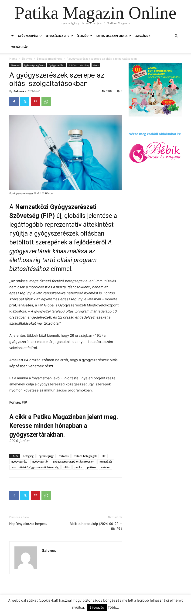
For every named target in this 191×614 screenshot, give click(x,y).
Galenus (19, 91)
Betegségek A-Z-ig (57, 36)
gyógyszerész (19, 461)
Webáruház (19, 47)
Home (13, 59)
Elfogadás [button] (97, 607)
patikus (91, 467)
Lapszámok (142, 36)
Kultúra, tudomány (78, 65)
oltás (66, 467)
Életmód (83, 36)
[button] (176, 36)
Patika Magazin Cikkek (111, 36)
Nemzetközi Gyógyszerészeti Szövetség (34, 467)
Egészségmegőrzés (49, 59)
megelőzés (105, 461)
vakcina (105, 467)
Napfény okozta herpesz (28, 524)
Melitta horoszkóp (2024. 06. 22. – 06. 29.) (96, 526)
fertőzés (63, 456)
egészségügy (46, 456)
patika (78, 467)
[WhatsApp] (46, 101)
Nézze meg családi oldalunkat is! (155, 134)
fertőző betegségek (85, 456)
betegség (28, 456)
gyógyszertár (40, 461)
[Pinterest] (35, 101)
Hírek (96, 65)
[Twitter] (24, 101)
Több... (113, 607)
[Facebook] (14, 101)
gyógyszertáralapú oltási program (73, 461)
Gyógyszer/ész (28, 36)
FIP (104, 456)
